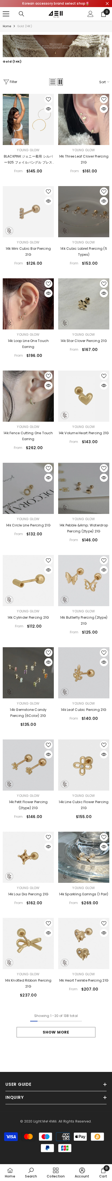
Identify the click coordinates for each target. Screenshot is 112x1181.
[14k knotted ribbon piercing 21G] (28, 943)
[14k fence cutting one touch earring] (28, 396)
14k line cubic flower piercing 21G (83, 805)
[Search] (21, 14)
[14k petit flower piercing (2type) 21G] (28, 765)
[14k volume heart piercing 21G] (83, 396)
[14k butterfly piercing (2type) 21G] (83, 580)
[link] (56, 46)
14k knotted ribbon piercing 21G (28, 983)
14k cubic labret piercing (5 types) (83, 251)
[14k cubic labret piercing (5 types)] (83, 211)
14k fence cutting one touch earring (28, 436)
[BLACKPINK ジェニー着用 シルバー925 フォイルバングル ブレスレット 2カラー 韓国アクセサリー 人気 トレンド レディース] (28, 119)
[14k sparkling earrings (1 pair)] (83, 857)
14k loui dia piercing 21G (28, 894)
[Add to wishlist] (48, 99)
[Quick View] (48, 109)
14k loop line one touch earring (28, 343)
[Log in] (91, 14)
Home (7, 26)
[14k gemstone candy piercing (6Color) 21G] (28, 672)
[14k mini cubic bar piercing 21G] (28, 211)
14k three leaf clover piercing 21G (83, 159)
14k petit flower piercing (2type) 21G (28, 805)
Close (107, 4)
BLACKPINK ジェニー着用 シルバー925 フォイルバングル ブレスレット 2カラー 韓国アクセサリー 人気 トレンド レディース (28, 159)
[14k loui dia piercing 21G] (28, 857)
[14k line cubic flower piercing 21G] (83, 765)
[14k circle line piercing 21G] (28, 488)
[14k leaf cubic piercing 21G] (83, 672)
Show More (56, 1032)
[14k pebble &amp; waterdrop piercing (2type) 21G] (83, 488)
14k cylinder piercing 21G (28, 617)
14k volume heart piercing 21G (84, 433)
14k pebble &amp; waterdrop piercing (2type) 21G (84, 528)
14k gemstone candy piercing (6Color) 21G (28, 712)
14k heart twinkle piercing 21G (83, 980)
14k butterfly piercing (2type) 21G (83, 620)
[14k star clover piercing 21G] (83, 303)
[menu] (6, 14)
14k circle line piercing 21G (28, 525)
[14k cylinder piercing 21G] (28, 580)
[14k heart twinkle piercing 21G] (83, 943)
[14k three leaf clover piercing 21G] (83, 119)
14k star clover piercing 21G (84, 340)
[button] (52, 81)
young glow (28, 150)
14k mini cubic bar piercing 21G (28, 251)
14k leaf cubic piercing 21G (83, 709)
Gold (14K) (24, 26)
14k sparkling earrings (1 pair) (83, 894)
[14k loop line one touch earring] (28, 303)
